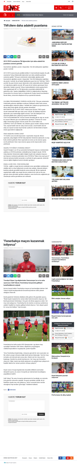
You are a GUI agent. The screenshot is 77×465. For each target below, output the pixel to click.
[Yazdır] (18, 56)
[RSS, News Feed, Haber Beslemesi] (71, 457)
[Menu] (56, 7)
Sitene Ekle (28, 1)
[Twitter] (8, 56)
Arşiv (23, 1)
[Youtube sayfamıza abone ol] (68, 457)
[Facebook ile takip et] (60, 457)
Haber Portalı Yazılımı (11, 462)
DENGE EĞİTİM (15, 20)
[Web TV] (69, 1)
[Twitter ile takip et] (64, 457)
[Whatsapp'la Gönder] (15, 56)
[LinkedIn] (11, 56)
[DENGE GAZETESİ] (12, 7)
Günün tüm (68, 15)
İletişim (35, 458)
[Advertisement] (26, 226)
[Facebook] (5, 56)
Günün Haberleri (16, 1)
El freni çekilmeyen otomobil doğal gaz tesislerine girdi (37, 15)
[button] (40, 56)
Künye (30, 458)
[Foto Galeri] (72, 1)
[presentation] (9, 15)
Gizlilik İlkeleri (42, 458)
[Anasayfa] (4, 1)
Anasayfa (7, 20)
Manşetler (9, 1)
